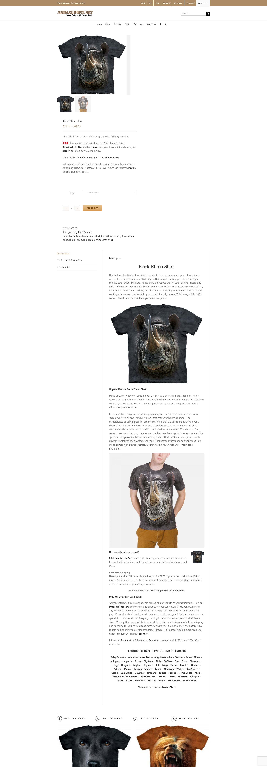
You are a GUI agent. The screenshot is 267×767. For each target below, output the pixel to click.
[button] (165, 24)
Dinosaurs (195, 661)
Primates (182, 676)
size (65, 150)
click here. (142, 633)
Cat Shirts (192, 669)
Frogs (165, 665)
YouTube (145, 650)
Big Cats (148, 661)
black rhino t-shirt (110, 236)
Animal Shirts (193, 657)
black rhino (75, 236)
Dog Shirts (126, 672)
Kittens (117, 669)
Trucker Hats (189, 680)
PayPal (131, 167)
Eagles (136, 665)
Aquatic (128, 661)
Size (72, 192)
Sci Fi (129, 680)
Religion (194, 676)
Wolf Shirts (174, 680)
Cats (177, 661)
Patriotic (162, 676)
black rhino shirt (91, 236)
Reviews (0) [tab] (63, 267)
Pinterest (157, 650)
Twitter (152, 640)
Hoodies (131, 657)
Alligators (116, 661)
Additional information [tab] (69, 260)
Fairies (172, 672)
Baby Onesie (117, 657)
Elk (157, 665)
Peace (172, 676)
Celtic (115, 672)
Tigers (158, 669)
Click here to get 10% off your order (99, 157)
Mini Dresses (176, 657)
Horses (195, 665)
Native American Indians (125, 676)
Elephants (148, 665)
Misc (197, 672)
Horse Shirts (185, 672)
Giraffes (184, 665)
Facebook (126, 640)
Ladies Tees (144, 657)
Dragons (125, 665)
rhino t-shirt (75, 239)
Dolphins (139, 672)
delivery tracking (119, 136)
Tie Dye (152, 680)
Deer (184, 661)
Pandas (138, 669)
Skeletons (140, 680)
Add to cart (92, 208)
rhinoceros (89, 239)
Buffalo (168, 661)
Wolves (180, 669)
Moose (127, 669)
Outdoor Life (148, 676)
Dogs (115, 665)
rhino (124, 236)
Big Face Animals (83, 232)
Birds (158, 661)
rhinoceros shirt (104, 239)
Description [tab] (63, 253)
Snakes (148, 669)
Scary (120, 680)
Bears (138, 661)
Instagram (133, 650)
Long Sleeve (159, 657)
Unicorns (169, 669)
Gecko (174, 665)
